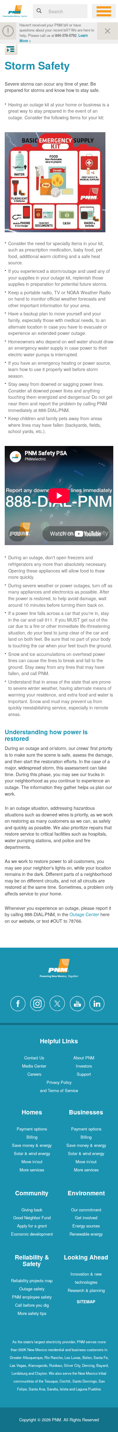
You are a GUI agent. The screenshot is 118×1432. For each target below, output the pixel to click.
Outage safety (31, 1289)
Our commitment (86, 1210)
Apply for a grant (32, 1226)
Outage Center (84, 914)
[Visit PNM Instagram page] (39, 1003)
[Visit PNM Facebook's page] (19, 1003)
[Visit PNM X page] (59, 1003)
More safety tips (32, 1313)
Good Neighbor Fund (32, 1218)
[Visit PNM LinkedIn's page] (98, 1003)
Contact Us (34, 1058)
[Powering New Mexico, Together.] (15, 10)
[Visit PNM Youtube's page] (79, 1003)
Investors (84, 1066)
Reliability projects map (32, 1280)
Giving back (31, 1210)
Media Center (34, 1066)
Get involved (86, 1218)
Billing (31, 1137)
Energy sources (86, 1226)
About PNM (83, 1058)
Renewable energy (86, 1234)
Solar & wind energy (32, 1153)
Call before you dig (32, 1305)
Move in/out (31, 1161)
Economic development (32, 1234)
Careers (34, 1074)
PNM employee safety (32, 1297)
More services (32, 1170)
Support (84, 1074)
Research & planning (86, 1290)
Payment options (32, 1129)
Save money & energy (32, 1145)
